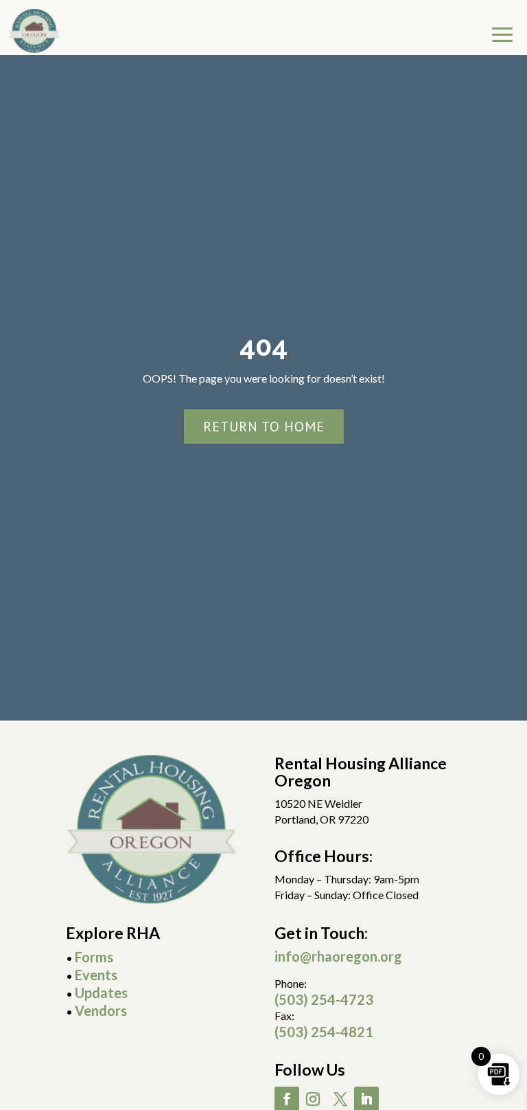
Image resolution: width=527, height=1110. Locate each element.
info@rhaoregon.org (338, 956)
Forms (94, 957)
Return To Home (264, 426)
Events (96, 974)
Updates (101, 992)
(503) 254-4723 (323, 999)
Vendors (101, 1010)
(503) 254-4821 (323, 1031)
